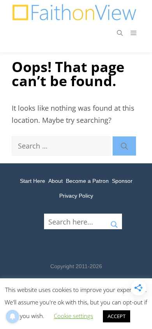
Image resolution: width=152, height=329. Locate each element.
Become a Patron (87, 181)
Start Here (32, 181)
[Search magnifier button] (114, 221)
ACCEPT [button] (116, 316)
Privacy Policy (76, 196)
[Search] (124, 146)
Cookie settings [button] (73, 316)
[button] (120, 32)
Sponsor (122, 181)
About (55, 181)
